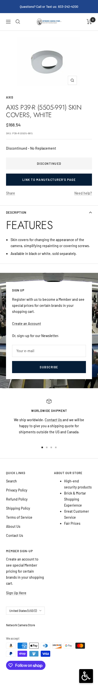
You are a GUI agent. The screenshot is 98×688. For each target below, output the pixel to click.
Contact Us (54, 420)
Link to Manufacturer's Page (49, 179)
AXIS (9, 97)
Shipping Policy (18, 508)
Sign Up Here (16, 593)
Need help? (83, 193)
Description (16, 212)
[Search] (18, 21)
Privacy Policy (16, 490)
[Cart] (89, 21)
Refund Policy (17, 499)
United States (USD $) (23, 610)
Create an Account (26, 323)
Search (11, 481)
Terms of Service (19, 517)
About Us (13, 526)
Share (10, 193)
